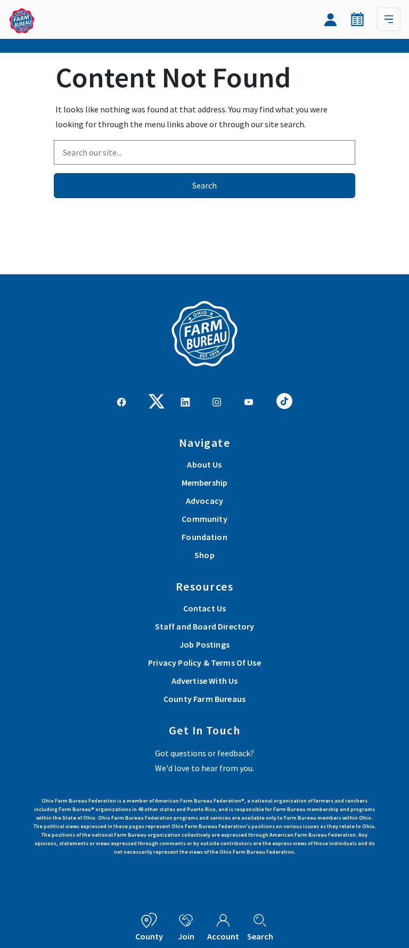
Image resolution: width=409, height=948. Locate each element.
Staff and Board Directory (205, 626)
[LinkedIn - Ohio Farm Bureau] (185, 401)
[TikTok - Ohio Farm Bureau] (284, 400)
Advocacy (204, 500)
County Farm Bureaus (204, 698)
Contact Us (204, 608)
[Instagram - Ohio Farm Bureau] (216, 401)
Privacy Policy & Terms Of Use (204, 662)
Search (204, 185)
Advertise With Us (204, 680)
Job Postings (204, 644)
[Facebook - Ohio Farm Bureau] (121, 401)
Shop (204, 555)
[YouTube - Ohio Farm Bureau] (248, 401)
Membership (205, 482)
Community (204, 518)
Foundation (204, 537)
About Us (204, 464)
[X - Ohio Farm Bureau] (157, 400)
